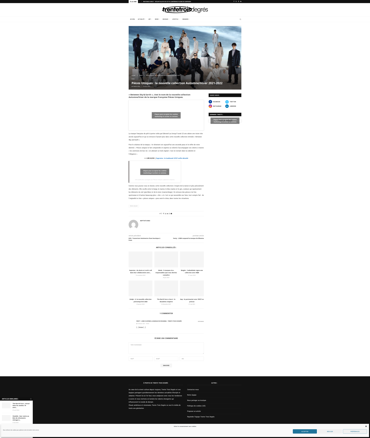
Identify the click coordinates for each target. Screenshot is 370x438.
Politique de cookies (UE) (196, 406)
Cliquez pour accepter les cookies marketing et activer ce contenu (166, 115)
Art (149, 19)
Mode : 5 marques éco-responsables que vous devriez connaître (166, 272)
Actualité (141, 19)
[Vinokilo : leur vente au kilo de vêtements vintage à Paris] (6, 418)
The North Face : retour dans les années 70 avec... (21, 405)
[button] (366, 426)
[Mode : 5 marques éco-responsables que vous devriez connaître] (166, 259)
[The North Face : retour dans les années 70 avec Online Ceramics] (6, 405)
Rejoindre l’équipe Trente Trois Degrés (200, 417)
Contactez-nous (193, 389)
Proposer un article (194, 411)
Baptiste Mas (136, 86)
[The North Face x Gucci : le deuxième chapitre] (166, 288)
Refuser (330, 431)
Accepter (304, 431)
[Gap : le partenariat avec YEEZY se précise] (192, 288)
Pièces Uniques (134, 206)
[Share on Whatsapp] (169, 214)
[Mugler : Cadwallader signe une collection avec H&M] (192, 259)
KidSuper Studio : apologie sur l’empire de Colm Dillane (161, 1)
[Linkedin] (240, 1)
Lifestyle (175, 19)
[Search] (240, 19)
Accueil (132, 19)
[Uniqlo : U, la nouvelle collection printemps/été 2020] (140, 288)
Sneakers (185, 19)
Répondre (201, 321)
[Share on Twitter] (165, 214)
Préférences (355, 431)
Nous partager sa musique (196, 400)
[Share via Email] (171, 214)
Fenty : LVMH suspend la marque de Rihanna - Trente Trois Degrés (159, 321)
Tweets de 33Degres (225, 120)
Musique (165, 19)
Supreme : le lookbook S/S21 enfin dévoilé (172, 158)
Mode (157, 19)
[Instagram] (238, 1)
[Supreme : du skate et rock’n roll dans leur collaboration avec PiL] (140, 259)
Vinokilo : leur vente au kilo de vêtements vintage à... (21, 418)
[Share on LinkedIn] (167, 214)
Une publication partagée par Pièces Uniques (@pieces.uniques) (154, 179)
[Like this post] (161, 214)
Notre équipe (191, 395)
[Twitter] (236, 1)
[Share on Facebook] (163, 214)
